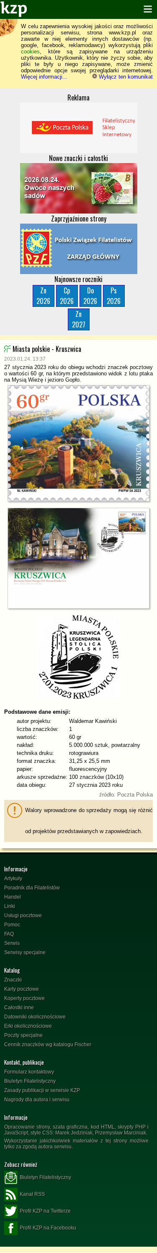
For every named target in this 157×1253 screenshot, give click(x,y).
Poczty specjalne (23, 1035)
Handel (12, 897)
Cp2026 (67, 295)
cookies (30, 51)
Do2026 (90, 295)
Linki (9, 906)
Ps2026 (114, 295)
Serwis (12, 943)
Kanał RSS (32, 1194)
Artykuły (13, 878)
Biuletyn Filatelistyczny (30, 1081)
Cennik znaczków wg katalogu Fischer (47, 1044)
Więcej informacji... (44, 77)
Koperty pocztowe (24, 998)
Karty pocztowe (21, 989)
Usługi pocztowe (23, 915)
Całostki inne (19, 1007)
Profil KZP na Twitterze (45, 1211)
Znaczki (13, 980)
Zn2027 (78, 319)
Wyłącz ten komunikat (125, 77)
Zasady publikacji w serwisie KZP (42, 1090)
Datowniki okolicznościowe (35, 1017)
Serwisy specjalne (25, 952)
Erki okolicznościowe (28, 1026)
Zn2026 (43, 295)
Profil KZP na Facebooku (48, 1228)
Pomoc (12, 925)
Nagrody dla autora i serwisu (36, 1100)
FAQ (9, 934)
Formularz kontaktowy (29, 1072)
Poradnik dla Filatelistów (32, 888)
